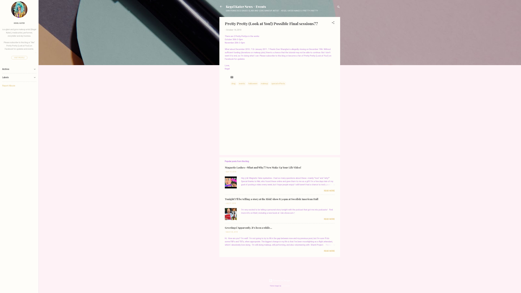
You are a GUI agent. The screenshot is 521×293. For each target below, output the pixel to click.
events (242, 83)
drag (233, 83)
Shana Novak (286, 286)
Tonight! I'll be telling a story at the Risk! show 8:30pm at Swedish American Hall (271, 199)
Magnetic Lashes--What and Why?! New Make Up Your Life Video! (263, 167)
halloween (252, 83)
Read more (329, 191)
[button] (333, 23)
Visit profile (19, 58)
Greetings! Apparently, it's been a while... (248, 227)
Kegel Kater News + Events (246, 6)
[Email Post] (232, 78)
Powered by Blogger (281, 280)
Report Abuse (8, 85)
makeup (264, 83)
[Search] (338, 7)
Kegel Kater (19, 23)
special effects (278, 83)
